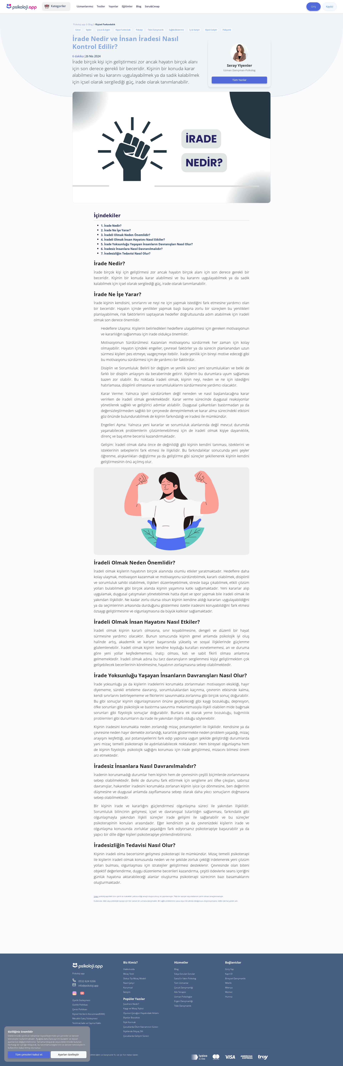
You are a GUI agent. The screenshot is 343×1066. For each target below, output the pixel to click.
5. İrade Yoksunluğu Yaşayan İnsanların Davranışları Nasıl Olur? (147, 244)
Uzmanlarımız (85, 6)
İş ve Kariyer (194, 29)
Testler (101, 6)
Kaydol (329, 6)
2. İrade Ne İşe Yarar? (116, 230)
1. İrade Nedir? (111, 226)
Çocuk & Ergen (103, 29)
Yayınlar (113, 6)
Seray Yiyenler (239, 65)
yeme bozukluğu (217, 712)
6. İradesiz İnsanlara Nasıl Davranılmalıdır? (132, 249)
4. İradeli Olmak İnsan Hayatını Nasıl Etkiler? (133, 240)
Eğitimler (127, 6)
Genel (77, 29)
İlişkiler (88, 29)
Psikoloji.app (79, 24)
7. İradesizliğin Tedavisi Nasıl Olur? (125, 253)
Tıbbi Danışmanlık (155, 29)
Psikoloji (139, 29)
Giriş (313, 6)
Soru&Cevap (152, 6)
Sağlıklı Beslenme (176, 29)
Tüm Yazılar (239, 80)
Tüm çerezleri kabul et (28, 1054)
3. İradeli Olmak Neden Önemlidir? (125, 235)
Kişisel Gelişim (211, 29)
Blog (138, 6)
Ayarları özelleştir (68, 1054)
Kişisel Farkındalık (123, 29)
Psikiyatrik (227, 29)
